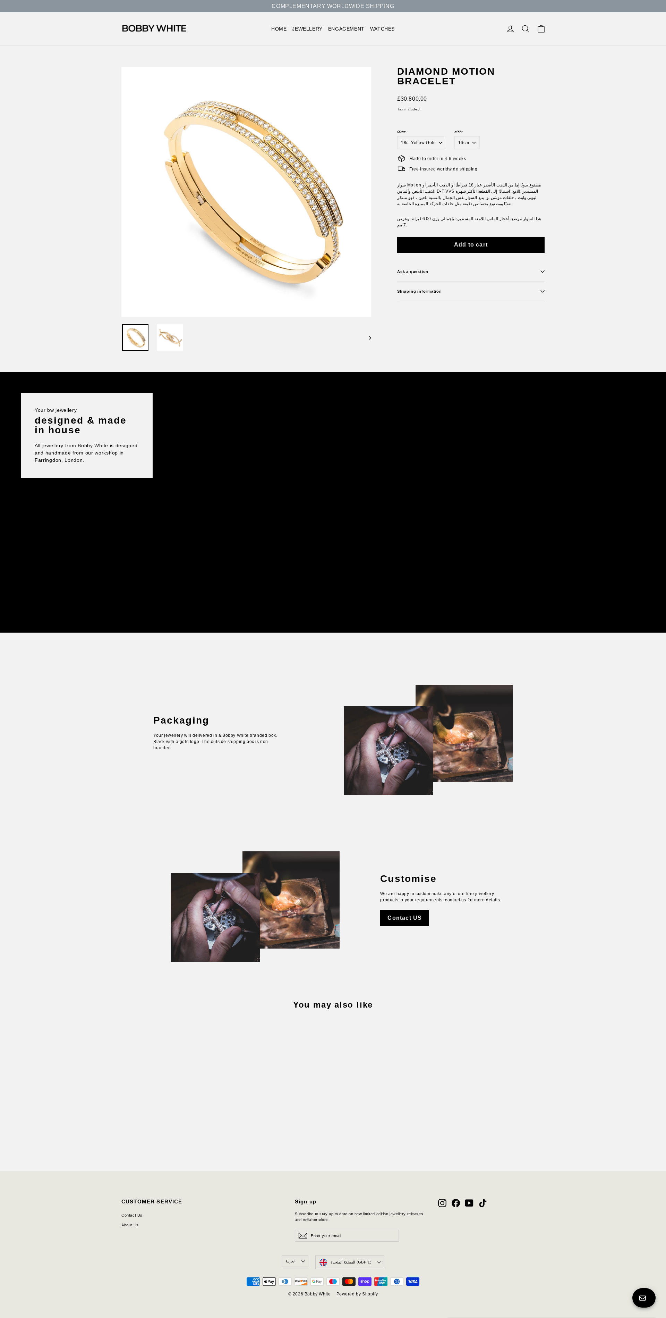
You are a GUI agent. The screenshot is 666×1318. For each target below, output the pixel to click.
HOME (279, 29)
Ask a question (412, 271)
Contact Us (132, 1215)
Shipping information (419, 291)
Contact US (404, 918)
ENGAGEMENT (346, 29)
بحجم (458, 131)
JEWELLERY (307, 29)
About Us (130, 1225)
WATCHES (382, 29)
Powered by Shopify (357, 1294)
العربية (290, 1261)
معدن (401, 131)
